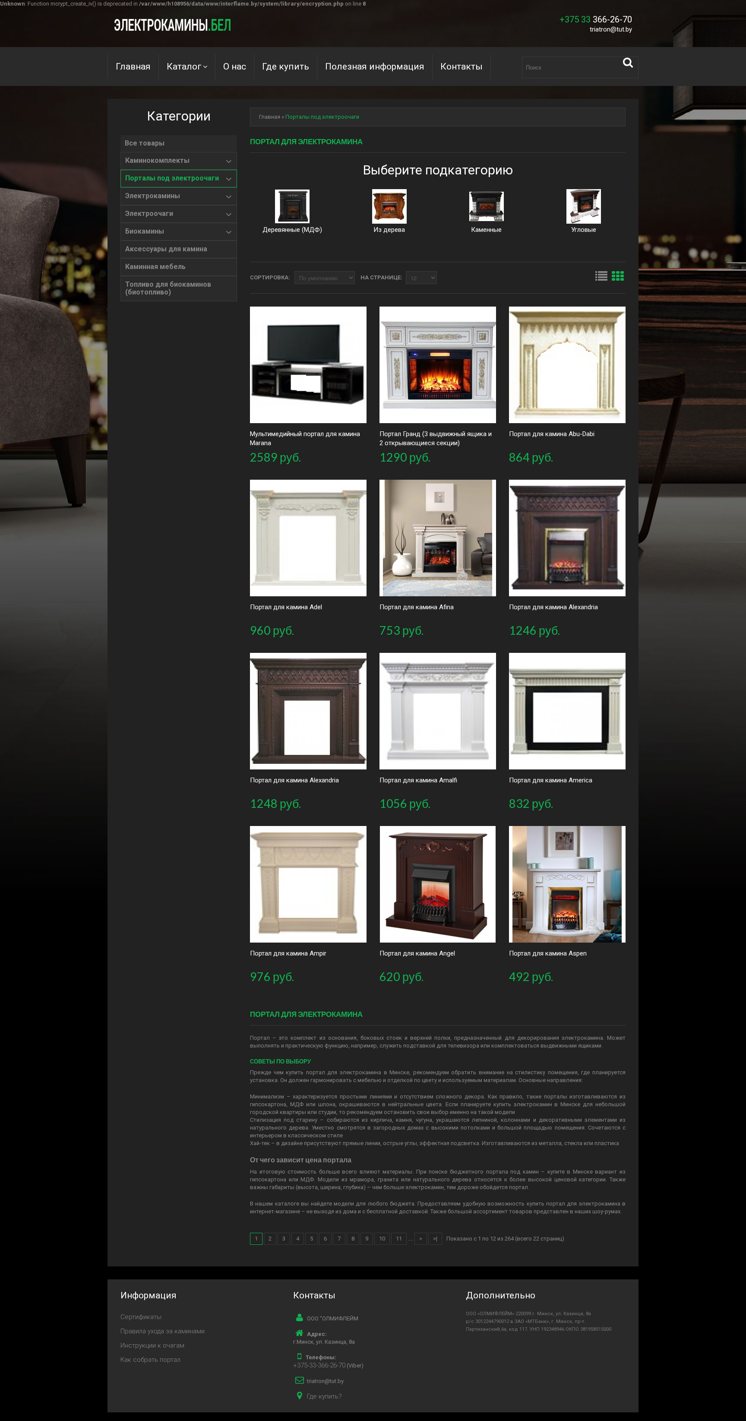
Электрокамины (152, 196)
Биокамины (144, 231)
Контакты (461, 66)
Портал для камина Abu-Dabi (551, 434)
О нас (234, 66)
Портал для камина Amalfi (418, 780)
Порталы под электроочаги (172, 178)
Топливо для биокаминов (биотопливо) (168, 288)
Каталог (184, 66)
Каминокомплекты (157, 161)
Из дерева (389, 230)
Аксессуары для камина (166, 249)
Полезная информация (374, 66)
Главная (133, 66)
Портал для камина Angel (417, 953)
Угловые (583, 230)
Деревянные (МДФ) (292, 230)
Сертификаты (140, 1317)
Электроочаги (149, 214)
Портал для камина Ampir (288, 953)
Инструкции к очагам (152, 1345)
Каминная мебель (155, 267)
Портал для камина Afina (416, 607)
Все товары (144, 143)
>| (435, 1238)
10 (382, 1238)
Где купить (285, 66)
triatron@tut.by (611, 29)
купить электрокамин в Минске (537, 1104)
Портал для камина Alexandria (553, 607)
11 (399, 1238)
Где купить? (324, 1396)
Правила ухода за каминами (162, 1331)
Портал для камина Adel (286, 607)
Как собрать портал (150, 1360)
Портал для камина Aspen (548, 953)
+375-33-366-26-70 (319, 1365)
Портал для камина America (550, 780)
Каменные (486, 230)
